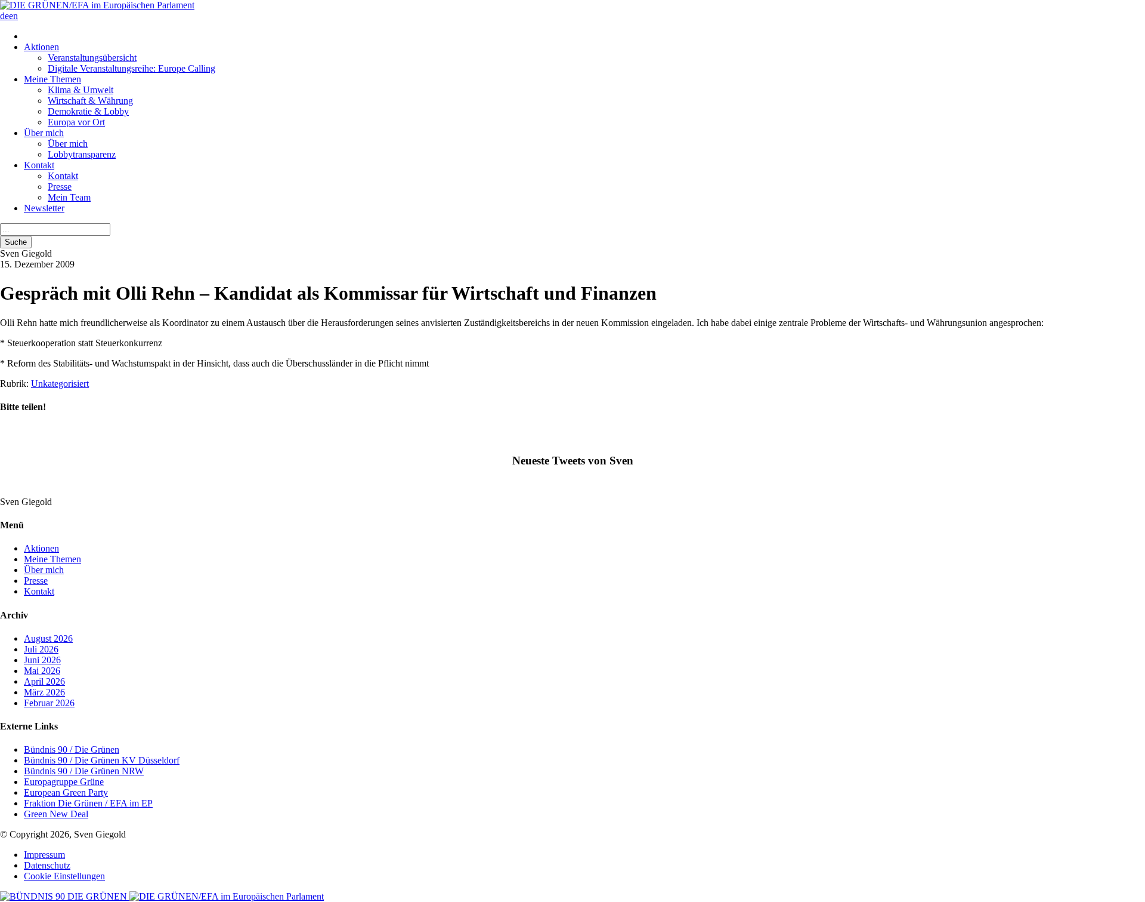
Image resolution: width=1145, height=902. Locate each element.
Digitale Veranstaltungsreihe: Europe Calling (131, 68)
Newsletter (44, 208)
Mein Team (69, 197)
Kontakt (39, 165)
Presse (60, 186)
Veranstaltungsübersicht (92, 58)
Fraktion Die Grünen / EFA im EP (88, 803)
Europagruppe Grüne (64, 782)
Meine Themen (52, 79)
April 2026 (44, 681)
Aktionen (41, 47)
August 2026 (48, 638)
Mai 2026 (42, 671)
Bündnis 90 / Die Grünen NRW (84, 771)
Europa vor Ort (76, 122)
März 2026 (44, 692)
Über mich (44, 133)
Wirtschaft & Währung (90, 101)
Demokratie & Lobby (88, 111)
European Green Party (66, 792)
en (13, 16)
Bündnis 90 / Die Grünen (71, 749)
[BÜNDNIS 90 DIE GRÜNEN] (64, 896)
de (4, 16)
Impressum (44, 854)
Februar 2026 (49, 703)
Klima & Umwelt (80, 90)
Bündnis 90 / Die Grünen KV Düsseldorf (102, 760)
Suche (16, 242)
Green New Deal (56, 814)
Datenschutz (47, 865)
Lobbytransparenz (82, 154)
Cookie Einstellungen (64, 876)
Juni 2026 (42, 660)
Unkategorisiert (60, 383)
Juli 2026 (41, 649)
